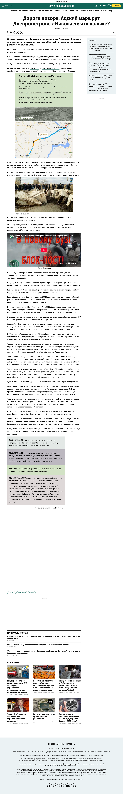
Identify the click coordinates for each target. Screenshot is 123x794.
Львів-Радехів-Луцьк (50, 68)
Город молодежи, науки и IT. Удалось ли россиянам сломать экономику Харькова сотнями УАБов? (70, 685)
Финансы (64, 11)
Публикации (23, 11)
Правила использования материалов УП (72, 752)
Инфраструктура (43, 11)
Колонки (32, 11)
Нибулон (11, 593)
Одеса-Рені (34, 68)
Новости (14, 11)
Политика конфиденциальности (46, 752)
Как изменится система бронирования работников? (44, 716)
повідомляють (56, 389)
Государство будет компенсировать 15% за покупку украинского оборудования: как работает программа (17, 686)
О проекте (30, 752)
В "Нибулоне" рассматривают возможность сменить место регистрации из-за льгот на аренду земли (43, 637)
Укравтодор (22, 593)
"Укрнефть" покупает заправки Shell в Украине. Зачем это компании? (17, 717)
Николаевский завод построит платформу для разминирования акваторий (38, 645)
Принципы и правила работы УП (99, 752)
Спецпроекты (74, 11)
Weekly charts (94, 11)
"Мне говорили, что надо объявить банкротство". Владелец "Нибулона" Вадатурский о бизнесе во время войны (43, 652)
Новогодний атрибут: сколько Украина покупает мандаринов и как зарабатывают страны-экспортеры (43, 685)
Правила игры (55, 11)
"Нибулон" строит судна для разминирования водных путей (100, 78)
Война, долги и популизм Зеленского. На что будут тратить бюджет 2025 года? (69, 717)
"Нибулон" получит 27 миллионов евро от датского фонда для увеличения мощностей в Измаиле (101, 87)
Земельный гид (106, 11)
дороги (31, 593)
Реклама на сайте (19, 752)
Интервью (84, 11)
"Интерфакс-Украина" (77, 759)
